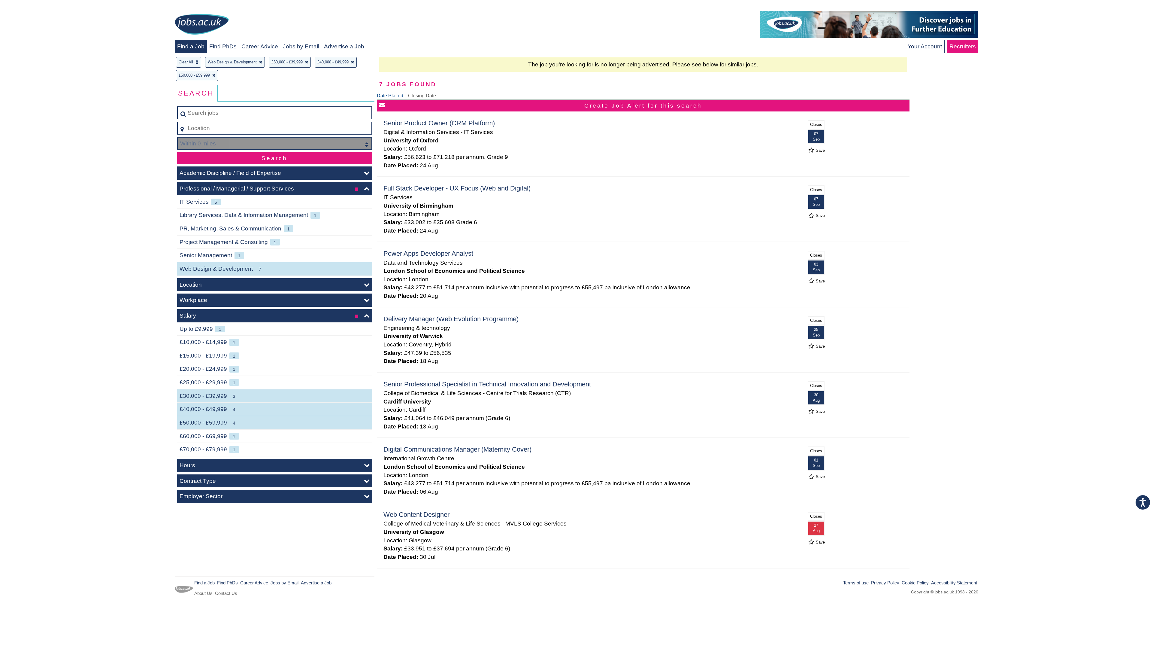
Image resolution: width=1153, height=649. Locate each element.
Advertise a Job (344, 46)
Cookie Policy (915, 582)
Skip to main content (28, 6)
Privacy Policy (885, 582)
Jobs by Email (301, 46)
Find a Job (190, 46)
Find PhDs (223, 46)
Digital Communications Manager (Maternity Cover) (457, 449)
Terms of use (856, 582)
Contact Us (226, 593)
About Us (203, 593)
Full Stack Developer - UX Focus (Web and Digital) (457, 188)
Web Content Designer (416, 514)
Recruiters (962, 46)
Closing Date (422, 95)
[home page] (202, 25)
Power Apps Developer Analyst (428, 253)
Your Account (925, 46)
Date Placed (390, 95)
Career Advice (259, 46)
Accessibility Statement (954, 582)
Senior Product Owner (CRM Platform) (439, 123)
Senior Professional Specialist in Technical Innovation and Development (487, 384)
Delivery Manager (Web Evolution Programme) (451, 319)
